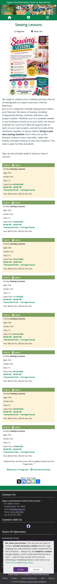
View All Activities (41, 469)
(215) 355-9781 (17, 512)
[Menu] (47, 17)
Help (43, 578)
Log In (17, 165)
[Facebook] (28, 526)
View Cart (38, 31)
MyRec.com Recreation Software (33, 581)
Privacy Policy (27, 562)
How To (51, 578)
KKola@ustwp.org (17, 509)
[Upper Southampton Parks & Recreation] (28, 9)
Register (20, 31)
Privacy (14, 578)
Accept (21, 569)
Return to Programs (19, 469)
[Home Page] (9, 17)
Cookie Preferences (29, 578)
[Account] (28, 17)
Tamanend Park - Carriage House (19, 190)
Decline (36, 569)
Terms (5, 578)
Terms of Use (11, 562)
